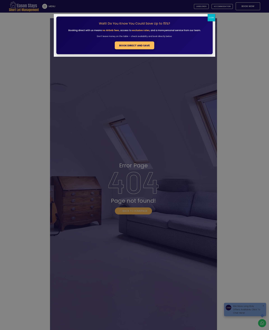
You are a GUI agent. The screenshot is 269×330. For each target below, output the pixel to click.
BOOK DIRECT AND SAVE (134, 45)
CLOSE (211, 17)
